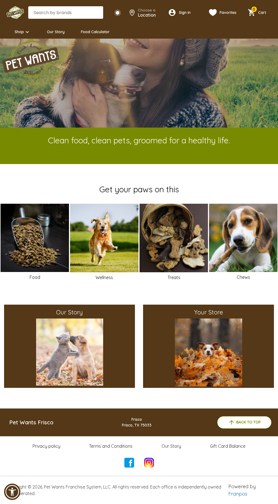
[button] (12, 492)
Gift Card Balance (227, 446)
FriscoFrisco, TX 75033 (136, 422)
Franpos (237, 494)
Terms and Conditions (110, 446)
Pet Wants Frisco (31, 422)
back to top (248, 422)
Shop (19, 31)
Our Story (56, 31)
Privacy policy (46, 446)
